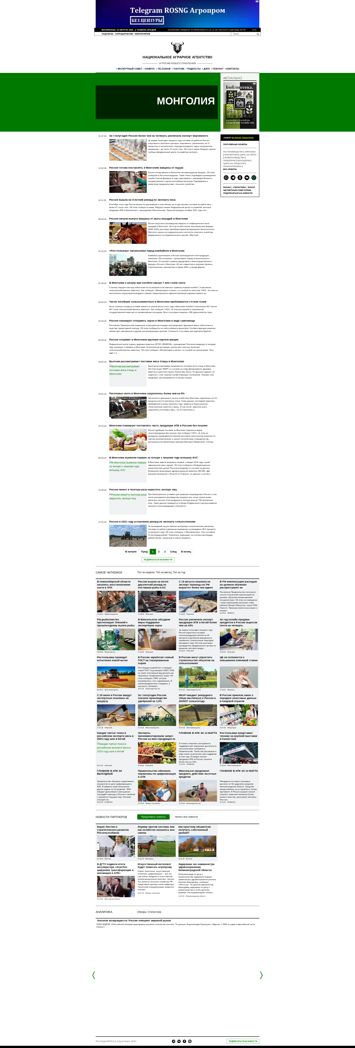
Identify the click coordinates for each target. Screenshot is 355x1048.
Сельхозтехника (232, 166)
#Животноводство (111, 614)
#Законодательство (153, 689)
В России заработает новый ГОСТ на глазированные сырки (156, 660)
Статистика (239, 187)
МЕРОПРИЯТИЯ (142, 33)
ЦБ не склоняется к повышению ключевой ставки (239, 659)
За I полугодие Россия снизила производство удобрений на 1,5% (152, 698)
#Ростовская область (112, 899)
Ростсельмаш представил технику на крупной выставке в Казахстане (238, 736)
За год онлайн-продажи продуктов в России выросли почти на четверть (238, 622)
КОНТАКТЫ (232, 69)
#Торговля (149, 614)
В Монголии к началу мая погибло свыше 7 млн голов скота (147, 282)
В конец (186, 551)
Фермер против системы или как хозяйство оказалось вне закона (156, 829)
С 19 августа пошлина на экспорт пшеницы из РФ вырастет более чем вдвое (196, 584)
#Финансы (231, 690)
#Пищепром (231, 728)
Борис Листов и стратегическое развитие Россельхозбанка (113, 829)
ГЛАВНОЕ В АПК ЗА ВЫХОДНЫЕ (109, 772)
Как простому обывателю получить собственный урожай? (194, 829)
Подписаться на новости (238, 193)
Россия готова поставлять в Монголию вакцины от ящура (146, 167)
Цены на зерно (248, 154)
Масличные (231, 154)
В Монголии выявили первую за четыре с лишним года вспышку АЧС (153, 457)
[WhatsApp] (226, 177)
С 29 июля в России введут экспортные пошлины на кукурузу (114, 698)
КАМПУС (150, 69)
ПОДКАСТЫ (194, 69)
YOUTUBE (179, 69)
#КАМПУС (231, 613)
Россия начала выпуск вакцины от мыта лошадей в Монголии (148, 218)
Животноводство (235, 157)
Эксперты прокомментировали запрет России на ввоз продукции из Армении (156, 737)
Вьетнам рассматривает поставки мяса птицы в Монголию (146, 361)
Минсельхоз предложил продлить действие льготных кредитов (197, 773)
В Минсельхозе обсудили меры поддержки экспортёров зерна (154, 622)
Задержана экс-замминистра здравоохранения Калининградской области (196, 867)
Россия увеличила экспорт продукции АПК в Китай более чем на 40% (198, 622)
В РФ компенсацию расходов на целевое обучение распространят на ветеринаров (238, 586)
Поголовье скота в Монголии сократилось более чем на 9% (147, 393)
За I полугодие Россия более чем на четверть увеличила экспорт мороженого (158, 135)
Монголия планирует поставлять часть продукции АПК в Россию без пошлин (158, 425)
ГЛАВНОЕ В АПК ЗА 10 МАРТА (239, 770)
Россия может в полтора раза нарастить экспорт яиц (143, 489)
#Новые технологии (153, 803)
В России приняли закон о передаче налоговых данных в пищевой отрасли (238, 698)
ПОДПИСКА (108, 33)
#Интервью (149, 859)
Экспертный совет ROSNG (237, 190)
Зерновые (250, 151)
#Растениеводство (111, 690)
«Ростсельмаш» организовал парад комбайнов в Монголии (146, 250)
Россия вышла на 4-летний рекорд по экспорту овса (142, 199)
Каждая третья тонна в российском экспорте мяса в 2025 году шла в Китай (115, 736)
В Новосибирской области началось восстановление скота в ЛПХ (114, 584)
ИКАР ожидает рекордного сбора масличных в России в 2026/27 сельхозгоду (197, 698)
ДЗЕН (207, 69)
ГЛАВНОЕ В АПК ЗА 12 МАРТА (198, 733)
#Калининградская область (196, 896)
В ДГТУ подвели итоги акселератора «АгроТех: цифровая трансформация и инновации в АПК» (115, 869)
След (173, 551)
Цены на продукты (234, 163)
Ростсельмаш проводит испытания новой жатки (112, 659)
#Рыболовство (110, 652)
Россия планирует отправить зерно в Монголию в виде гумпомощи (152, 320)
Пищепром (229, 160)
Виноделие (244, 160)
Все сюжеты (230, 169)
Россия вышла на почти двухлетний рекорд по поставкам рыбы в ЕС (153, 584)
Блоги (251, 187)
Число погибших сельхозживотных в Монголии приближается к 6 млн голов (157, 301)
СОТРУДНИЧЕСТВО (124, 33)
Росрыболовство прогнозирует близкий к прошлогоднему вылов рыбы (116, 622)
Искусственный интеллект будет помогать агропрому (155, 866)
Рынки (227, 187)
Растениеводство (233, 151)
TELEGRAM (164, 69)
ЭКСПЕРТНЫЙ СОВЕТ (129, 69)
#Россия (108, 859)
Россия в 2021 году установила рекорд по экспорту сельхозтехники (152, 521)
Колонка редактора (243, 137)
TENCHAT (217, 69)
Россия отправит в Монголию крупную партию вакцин (143, 339)
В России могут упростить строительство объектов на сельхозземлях (196, 660)
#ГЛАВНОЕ (191, 764)
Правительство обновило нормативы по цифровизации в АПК (157, 773)
